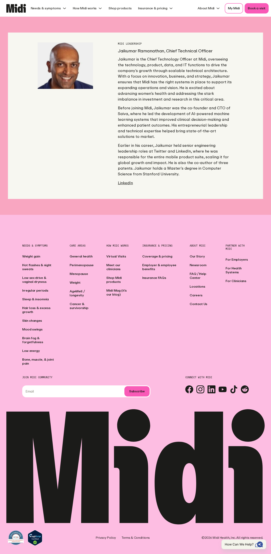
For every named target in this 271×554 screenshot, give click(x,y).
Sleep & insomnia (35, 299)
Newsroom (198, 265)
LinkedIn (125, 183)
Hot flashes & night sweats (36, 267)
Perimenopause (82, 265)
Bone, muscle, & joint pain (38, 361)
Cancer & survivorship (79, 306)
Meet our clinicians (113, 267)
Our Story (197, 256)
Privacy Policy (106, 538)
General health (81, 256)
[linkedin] (211, 389)
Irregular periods (35, 290)
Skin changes (32, 321)
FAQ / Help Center (198, 276)
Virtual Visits (116, 256)
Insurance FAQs (154, 278)
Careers (196, 295)
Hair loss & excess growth (36, 310)
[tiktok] (234, 389)
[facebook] (189, 389)
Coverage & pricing (157, 256)
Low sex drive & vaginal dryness (34, 280)
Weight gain (31, 256)
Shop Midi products (114, 280)
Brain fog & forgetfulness (32, 340)
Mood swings (32, 329)
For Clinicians (236, 281)
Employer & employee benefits (159, 267)
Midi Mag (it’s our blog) (116, 292)
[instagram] (200, 389)
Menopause (79, 274)
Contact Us (198, 304)
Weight (75, 282)
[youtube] (223, 389)
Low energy (31, 351)
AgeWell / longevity (77, 293)
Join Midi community (37, 377)
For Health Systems (234, 270)
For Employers (237, 259)
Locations (197, 286)
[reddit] (245, 389)
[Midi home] (16, 8)
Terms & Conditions (135, 538)
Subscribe (137, 391)
